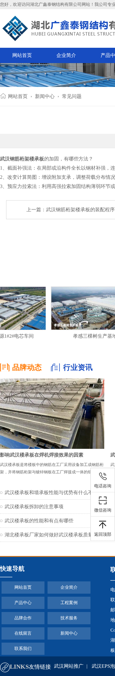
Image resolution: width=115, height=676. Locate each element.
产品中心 (23, 602)
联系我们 (23, 648)
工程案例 (69, 602)
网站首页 (22, 55)
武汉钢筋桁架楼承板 (22, 158)
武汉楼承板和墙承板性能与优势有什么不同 (51, 492)
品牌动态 (27, 367)
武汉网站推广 (68, 666)
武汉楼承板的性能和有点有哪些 (39, 520)
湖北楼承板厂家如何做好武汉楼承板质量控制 (54, 534)
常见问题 (72, 96)
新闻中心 (45, 96)
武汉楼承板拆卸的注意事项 (34, 506)
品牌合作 (23, 618)
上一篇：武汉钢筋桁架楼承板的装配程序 (70, 209)
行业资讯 (78, 367)
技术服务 (69, 618)
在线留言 (23, 633)
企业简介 (66, 55)
